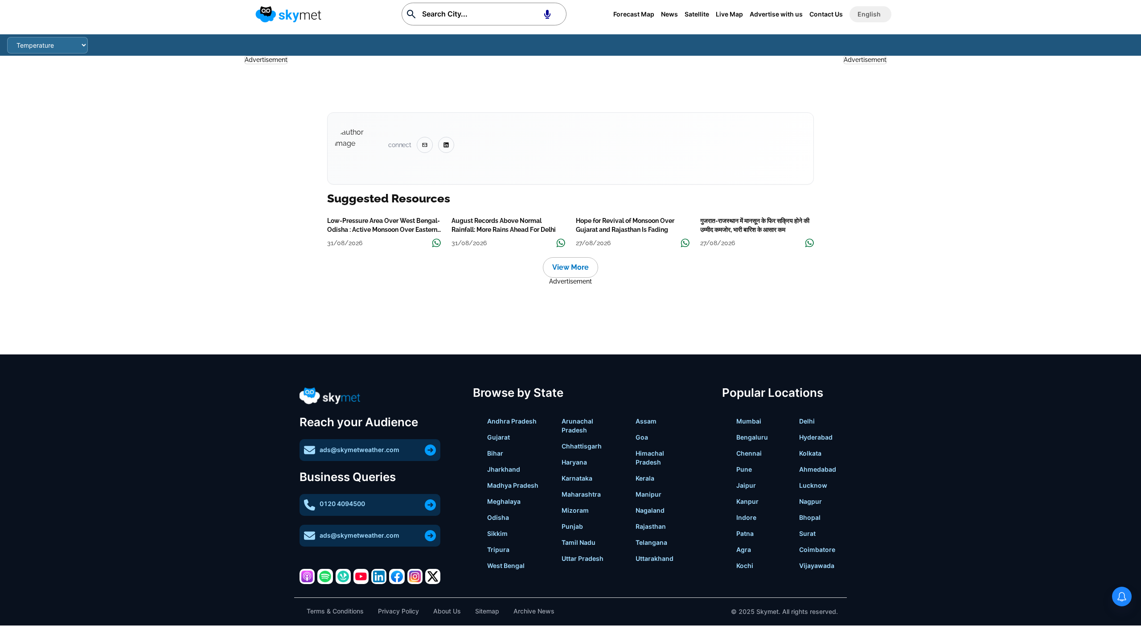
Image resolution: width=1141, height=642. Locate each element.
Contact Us (826, 14)
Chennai (749, 453)
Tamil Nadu (578, 542)
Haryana (574, 462)
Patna (745, 533)
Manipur (648, 494)
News (669, 14)
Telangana (651, 542)
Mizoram (575, 510)
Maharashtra (581, 494)
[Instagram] (415, 576)
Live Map (729, 14)
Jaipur (746, 485)
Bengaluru (752, 437)
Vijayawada (816, 565)
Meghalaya (504, 501)
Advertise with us (776, 14)
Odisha (498, 517)
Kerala (645, 478)
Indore (746, 517)
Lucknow (813, 485)
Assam (646, 421)
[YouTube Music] (361, 576)
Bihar (495, 453)
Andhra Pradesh (512, 421)
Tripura (498, 549)
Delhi (807, 421)
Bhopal (810, 517)
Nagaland (650, 510)
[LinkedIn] (378, 576)
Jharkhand (503, 469)
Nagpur (810, 501)
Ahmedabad (817, 469)
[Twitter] (432, 576)
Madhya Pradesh (512, 485)
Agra (743, 549)
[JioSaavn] (343, 576)
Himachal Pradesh (650, 457)
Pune (744, 469)
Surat (807, 533)
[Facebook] (396, 576)
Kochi (744, 565)
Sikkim (497, 533)
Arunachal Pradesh (577, 425)
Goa (642, 437)
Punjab (572, 526)
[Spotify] (324, 576)
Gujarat (498, 437)
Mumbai (748, 421)
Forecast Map (633, 14)
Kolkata (810, 453)
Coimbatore (817, 549)
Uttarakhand (654, 558)
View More (570, 267)
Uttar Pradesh (582, 558)
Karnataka (577, 478)
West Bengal (506, 565)
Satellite (697, 14)
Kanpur (747, 501)
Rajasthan (651, 526)
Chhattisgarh (582, 446)
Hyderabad (816, 437)
